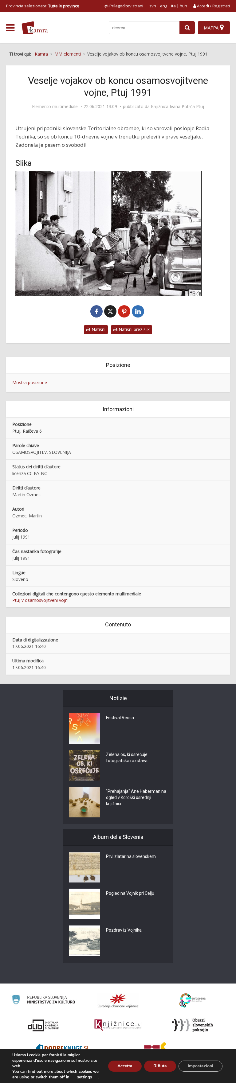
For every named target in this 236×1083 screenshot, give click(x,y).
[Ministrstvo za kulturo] (43, 1000)
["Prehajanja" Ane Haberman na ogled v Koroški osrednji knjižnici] (84, 802)
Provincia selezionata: (42, 6)
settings (84, 1077)
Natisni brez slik (133, 329)
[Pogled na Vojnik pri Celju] (84, 904)
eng (163, 6)
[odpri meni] (10, 28)
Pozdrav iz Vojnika (124, 930)
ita (173, 6)
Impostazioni (200, 1066)
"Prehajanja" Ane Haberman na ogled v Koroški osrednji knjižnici (136, 797)
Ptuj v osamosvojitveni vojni (40, 600)
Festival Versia (120, 717)
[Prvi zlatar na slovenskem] (84, 867)
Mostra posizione (29, 382)
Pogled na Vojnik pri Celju (130, 893)
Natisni (97, 329)
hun (183, 6)
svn (152, 6)
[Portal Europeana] (192, 1000)
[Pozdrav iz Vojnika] (84, 940)
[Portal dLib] (43, 1025)
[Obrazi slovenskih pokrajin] (192, 1025)
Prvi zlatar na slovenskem (131, 856)
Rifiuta (160, 1066)
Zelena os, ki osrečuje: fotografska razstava (127, 757)
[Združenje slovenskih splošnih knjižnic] (118, 1025)
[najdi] (187, 27)
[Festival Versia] (84, 728)
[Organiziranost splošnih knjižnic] (118, 1000)
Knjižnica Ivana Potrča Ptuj (177, 106)
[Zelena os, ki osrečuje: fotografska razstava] (84, 765)
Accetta (124, 1066)
